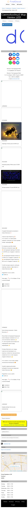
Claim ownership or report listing (9, 414)
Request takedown (6, 418)
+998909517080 (6, 443)
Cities (13, 4)
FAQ (23, 501)
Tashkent (14, 8)
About (5, 501)
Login (13, 504)
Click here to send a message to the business (10, 437)
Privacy (18, 501)
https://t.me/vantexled (6, 449)
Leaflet (11, 470)
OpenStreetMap (19, 470)
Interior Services (21, 8)
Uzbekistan (8, 8)
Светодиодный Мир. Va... (15, 466)
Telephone (11, 21)
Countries (20, 4)
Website (17, 21)
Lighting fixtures (5, 431)
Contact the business (8, 24)
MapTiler (14, 470)
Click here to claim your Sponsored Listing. (14, 424)
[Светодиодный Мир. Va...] (14, 463)
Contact (11, 501)
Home (8, 4)
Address (4, 21)
